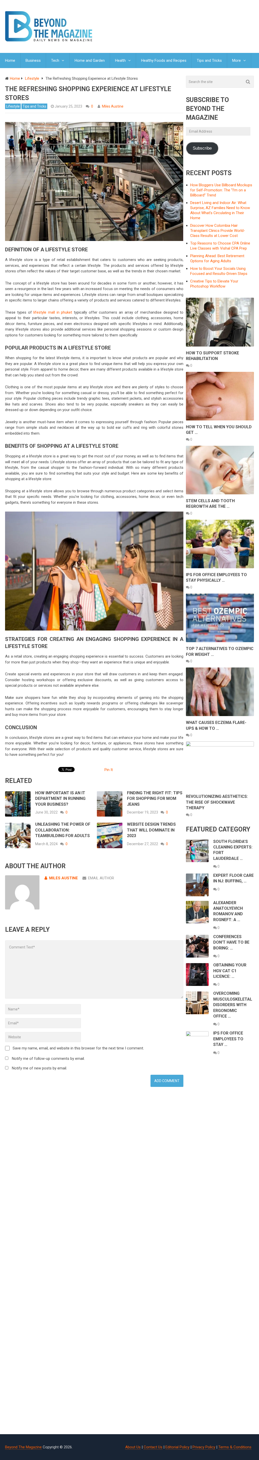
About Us (133, 1447)
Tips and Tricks (209, 60)
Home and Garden (90, 60)
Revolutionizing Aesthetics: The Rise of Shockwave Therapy (217, 802)
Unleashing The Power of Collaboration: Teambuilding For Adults (62, 830)
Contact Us (153, 1447)
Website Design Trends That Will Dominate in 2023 (151, 830)
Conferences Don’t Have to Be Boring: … (231, 942)
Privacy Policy (203, 1447)
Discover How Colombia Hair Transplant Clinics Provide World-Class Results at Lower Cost (217, 230)
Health (120, 60)
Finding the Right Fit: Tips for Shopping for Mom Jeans (154, 798)
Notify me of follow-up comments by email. (48, 1058)
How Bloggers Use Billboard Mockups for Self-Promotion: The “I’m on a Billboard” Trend (221, 190)
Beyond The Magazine (23, 1447)
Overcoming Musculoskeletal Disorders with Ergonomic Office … (232, 1005)
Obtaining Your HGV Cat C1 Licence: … (229, 971)
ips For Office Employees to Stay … (228, 1039)
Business (33, 60)
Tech (55, 60)
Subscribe (202, 148)
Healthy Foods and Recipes (163, 60)
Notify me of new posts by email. (39, 1068)
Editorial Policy (177, 1447)
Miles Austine (112, 106)
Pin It (108, 769)
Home (10, 60)
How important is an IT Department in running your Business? (60, 798)
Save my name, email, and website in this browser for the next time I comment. (78, 1048)
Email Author (101, 878)
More (236, 60)
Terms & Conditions (234, 1447)
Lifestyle (13, 106)
